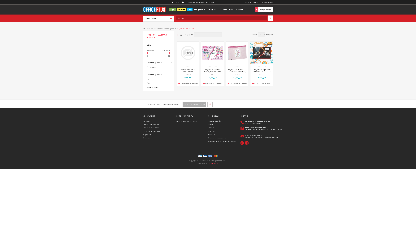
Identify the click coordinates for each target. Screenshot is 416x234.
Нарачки (211, 128)
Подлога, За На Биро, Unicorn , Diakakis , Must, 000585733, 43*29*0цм (212, 72)
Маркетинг (147, 134)
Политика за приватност (152, 131)
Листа (181, 35)
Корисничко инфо (214, 121)
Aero (148, 83)
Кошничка (211, 131)
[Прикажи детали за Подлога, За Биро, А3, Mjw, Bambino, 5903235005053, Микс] (188, 53)
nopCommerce (212, 163)
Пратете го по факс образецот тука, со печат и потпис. (264, 129)
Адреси (210, 124)
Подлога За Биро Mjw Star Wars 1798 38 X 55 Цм (261, 71)
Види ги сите (152, 87)
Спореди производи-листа (217, 138)
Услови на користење (151, 128)
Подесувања (268, 2)
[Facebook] (265, 104)
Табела (178, 35)
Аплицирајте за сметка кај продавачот (222, 141)
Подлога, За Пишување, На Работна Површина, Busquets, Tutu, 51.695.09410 (237, 73)
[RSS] (270, 104)
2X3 (148, 79)
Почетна (144, 28)
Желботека (212, 134)
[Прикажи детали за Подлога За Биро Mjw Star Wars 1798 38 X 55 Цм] (261, 53)
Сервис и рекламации (151, 124)
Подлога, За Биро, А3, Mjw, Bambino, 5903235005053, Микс (188, 72)
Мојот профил (253, 2)
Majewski (153, 67)
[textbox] (221, 18)
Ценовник (146, 121)
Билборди (146, 138)
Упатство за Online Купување (186, 121)
